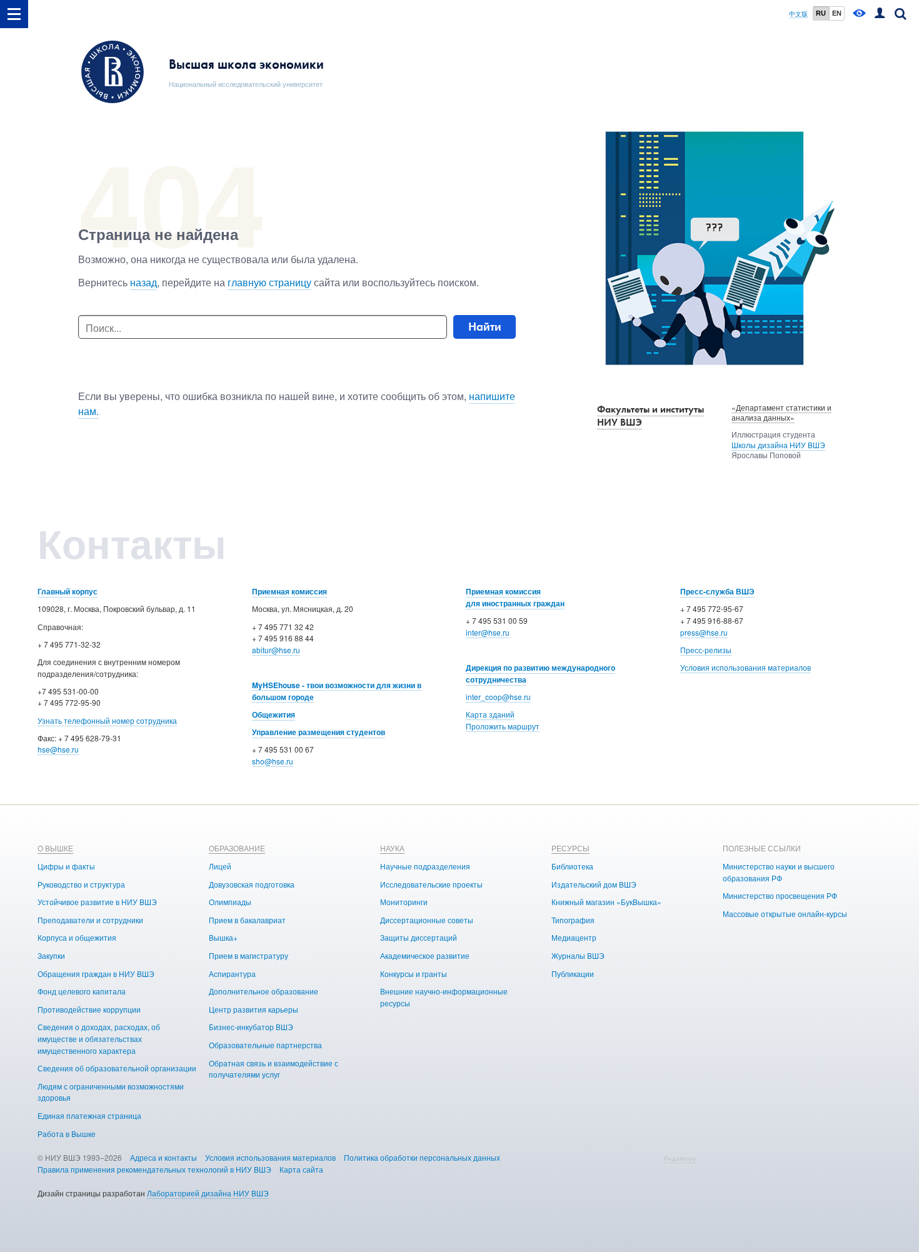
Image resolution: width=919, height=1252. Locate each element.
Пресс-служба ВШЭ (717, 591)
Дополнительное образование (263, 991)
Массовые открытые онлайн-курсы (785, 913)
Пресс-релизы (705, 649)
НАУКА (392, 848)
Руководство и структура (81, 884)
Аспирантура (232, 973)
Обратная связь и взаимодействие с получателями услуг (273, 1069)
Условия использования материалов (745, 667)
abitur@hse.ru (276, 649)
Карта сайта (301, 1169)
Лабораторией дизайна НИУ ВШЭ (208, 1193)
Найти (484, 326)
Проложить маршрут (503, 726)
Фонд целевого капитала (82, 991)
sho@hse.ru (272, 761)
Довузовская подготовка (251, 884)
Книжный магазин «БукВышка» (606, 901)
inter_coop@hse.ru (498, 696)
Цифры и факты (66, 866)
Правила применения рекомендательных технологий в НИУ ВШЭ (154, 1169)
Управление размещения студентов (318, 732)
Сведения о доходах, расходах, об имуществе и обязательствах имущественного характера (99, 1038)
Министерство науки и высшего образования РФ (779, 872)
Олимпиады (230, 901)
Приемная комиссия (289, 591)
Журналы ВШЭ (578, 955)
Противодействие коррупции (89, 1009)
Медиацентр (573, 937)
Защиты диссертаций (418, 937)
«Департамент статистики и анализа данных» (781, 412)
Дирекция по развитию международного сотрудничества (540, 673)
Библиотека (572, 866)
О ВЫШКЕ (55, 848)
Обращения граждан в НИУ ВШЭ (96, 973)
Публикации (572, 973)
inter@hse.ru (488, 632)
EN (836, 13)
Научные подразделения (425, 866)
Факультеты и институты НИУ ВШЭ (650, 416)
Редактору (680, 1158)
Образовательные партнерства (265, 1044)
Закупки (51, 955)
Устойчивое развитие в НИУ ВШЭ (97, 901)
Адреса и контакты (163, 1157)
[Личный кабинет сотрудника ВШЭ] (879, 14)
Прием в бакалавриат (247, 919)
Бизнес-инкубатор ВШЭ (251, 1026)
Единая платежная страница (89, 1115)
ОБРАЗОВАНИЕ (237, 848)
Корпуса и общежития (77, 937)
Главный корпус (68, 591)
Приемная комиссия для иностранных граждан (515, 597)
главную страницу (269, 282)
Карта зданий (490, 714)
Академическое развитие (425, 955)
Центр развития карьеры (253, 1009)
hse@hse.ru (58, 749)
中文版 (798, 14)
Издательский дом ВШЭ (593, 884)
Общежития (273, 714)
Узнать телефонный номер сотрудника (107, 720)
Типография (573, 919)
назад (143, 282)
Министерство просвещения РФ (780, 895)
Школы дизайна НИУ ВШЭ (778, 444)
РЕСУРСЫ (570, 848)
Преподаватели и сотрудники (90, 919)
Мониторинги (404, 901)
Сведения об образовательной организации (117, 1068)
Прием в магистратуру (248, 955)
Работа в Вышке (67, 1133)
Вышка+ (223, 937)
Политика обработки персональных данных (422, 1157)
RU (821, 13)
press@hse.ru (704, 632)
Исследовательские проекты (431, 884)
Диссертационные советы (426, 919)
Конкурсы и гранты (413, 973)
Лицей (220, 866)
